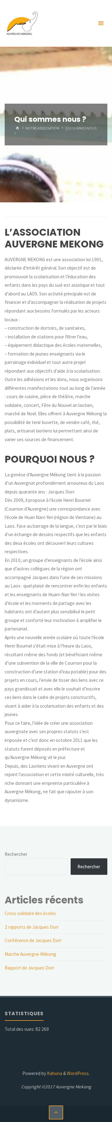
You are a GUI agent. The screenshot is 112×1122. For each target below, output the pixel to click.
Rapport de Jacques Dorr (29, 968)
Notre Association (42, 128)
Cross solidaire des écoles (30, 913)
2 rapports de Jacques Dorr (32, 927)
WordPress (78, 1073)
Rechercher (16, 854)
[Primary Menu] (101, 23)
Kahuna (54, 1073)
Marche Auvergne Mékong (30, 954)
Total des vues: (20, 1029)
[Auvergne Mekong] (22, 23)
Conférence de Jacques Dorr (33, 940)
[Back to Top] (56, 1113)
